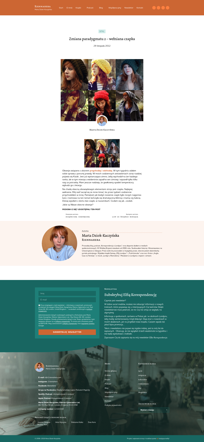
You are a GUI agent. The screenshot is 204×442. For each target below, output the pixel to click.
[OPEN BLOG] (104, 7)
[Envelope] (154, 7)
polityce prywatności (62, 321)
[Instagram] (158, 7)
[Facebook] (163, 7)
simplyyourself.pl (164, 438)
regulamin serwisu (87, 323)
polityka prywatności (69, 323)
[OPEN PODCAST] (95, 7)
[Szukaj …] (149, 7)
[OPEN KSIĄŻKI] (82, 7)
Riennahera (43, 6)
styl (102, 31)
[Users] (167, 7)
